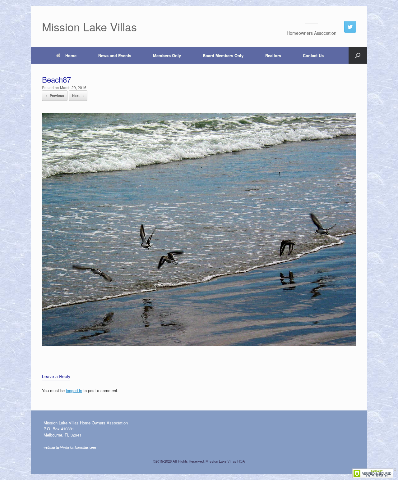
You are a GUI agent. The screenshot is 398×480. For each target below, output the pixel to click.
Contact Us (313, 55)
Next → (78, 95)
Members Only (167, 55)
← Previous (54, 95)
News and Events (114, 55)
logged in (74, 390)
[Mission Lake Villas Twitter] (350, 27)
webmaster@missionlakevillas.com (70, 447)
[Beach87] (199, 344)
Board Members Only (223, 55)
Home (70, 55)
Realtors (273, 55)
